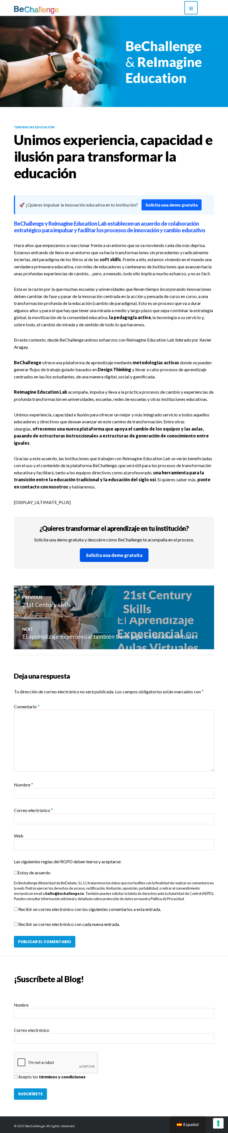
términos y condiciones (62, 1076)
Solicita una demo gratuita (171, 204)
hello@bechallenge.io (64, 893)
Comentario (26, 706)
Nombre (23, 784)
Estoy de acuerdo (34, 872)
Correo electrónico (33, 810)
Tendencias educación (34, 127)
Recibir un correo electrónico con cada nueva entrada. (69, 924)
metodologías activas (156, 362)
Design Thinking (114, 369)
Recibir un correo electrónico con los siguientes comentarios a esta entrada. (89, 909)
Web (18, 835)
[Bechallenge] (51, 10)
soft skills (110, 259)
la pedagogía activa (130, 317)
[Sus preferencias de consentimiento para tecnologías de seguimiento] (218, 1123)
